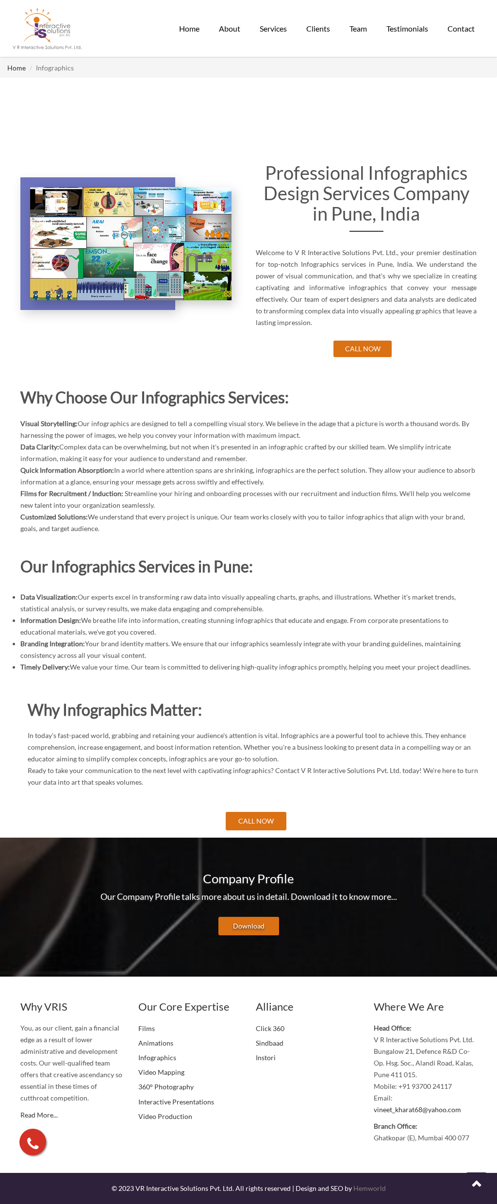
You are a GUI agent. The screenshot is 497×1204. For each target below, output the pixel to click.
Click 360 (270, 1028)
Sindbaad (269, 1043)
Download (249, 926)
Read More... (39, 1115)
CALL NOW (363, 348)
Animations (155, 1043)
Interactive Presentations (176, 1102)
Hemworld (369, 1188)
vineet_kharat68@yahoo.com (417, 1109)
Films (146, 1028)
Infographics (157, 1057)
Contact (461, 28)
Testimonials (407, 28)
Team (358, 28)
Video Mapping (161, 1072)
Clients (318, 28)
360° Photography (166, 1087)
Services (273, 28)
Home (189, 28)
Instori (266, 1057)
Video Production (165, 1116)
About (229, 28)
